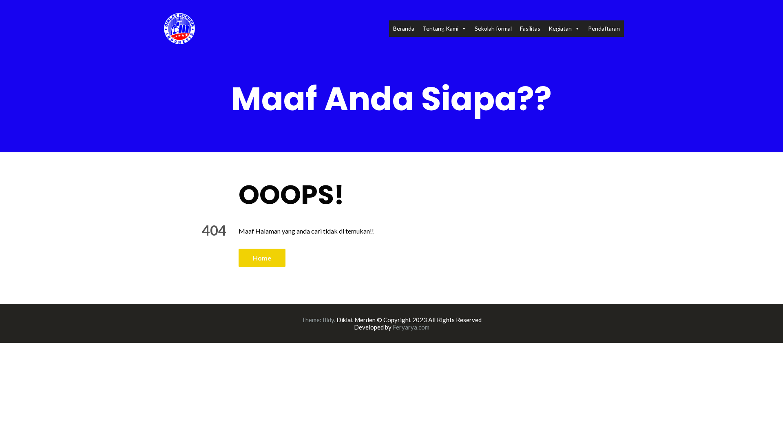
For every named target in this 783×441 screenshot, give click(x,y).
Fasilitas (530, 28)
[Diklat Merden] (179, 27)
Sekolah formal (493, 28)
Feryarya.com (411, 327)
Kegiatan (560, 28)
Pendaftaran (604, 28)
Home (262, 258)
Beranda (403, 28)
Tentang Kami (440, 28)
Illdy (328, 319)
